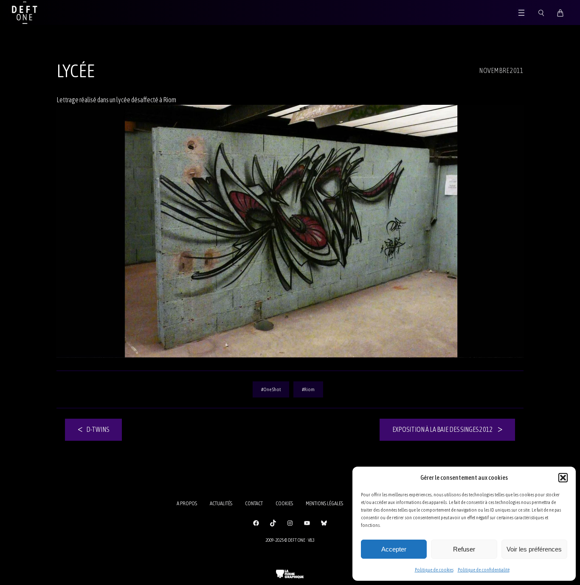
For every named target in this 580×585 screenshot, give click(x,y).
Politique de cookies (434, 570)
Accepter (393, 549)
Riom (309, 389)
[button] (563, 477)
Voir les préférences (534, 549)
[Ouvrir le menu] (521, 13)
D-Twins (97, 429)
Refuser (464, 549)
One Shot (272, 389)
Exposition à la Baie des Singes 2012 (442, 429)
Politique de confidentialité (484, 570)
